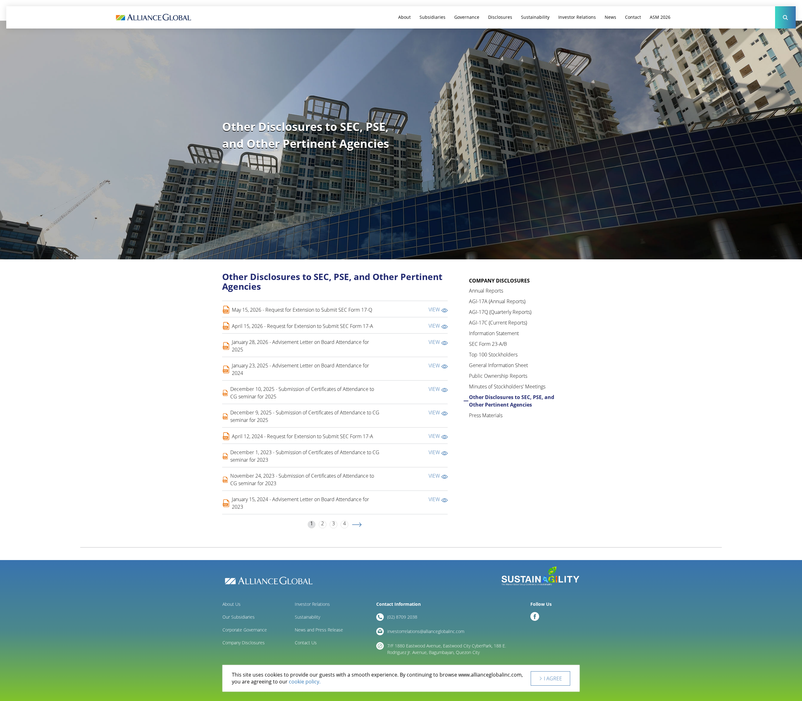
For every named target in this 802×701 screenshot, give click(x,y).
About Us (231, 604)
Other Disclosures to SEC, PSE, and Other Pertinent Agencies (511, 401)
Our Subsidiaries (238, 617)
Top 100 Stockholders (493, 354)
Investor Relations (577, 17)
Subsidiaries (432, 17)
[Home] (153, 17)
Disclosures (500, 17)
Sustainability (535, 17)
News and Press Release (319, 630)
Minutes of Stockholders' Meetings (507, 386)
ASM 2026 (660, 17)
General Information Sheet (498, 365)
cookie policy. (304, 681)
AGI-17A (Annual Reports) (497, 301)
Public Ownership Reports (498, 375)
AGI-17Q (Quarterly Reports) (500, 312)
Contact (633, 17)
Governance (466, 17)
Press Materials (486, 415)
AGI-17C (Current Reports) (498, 322)
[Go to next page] (357, 524)
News (610, 17)
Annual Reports (486, 290)
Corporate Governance (244, 630)
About (404, 17)
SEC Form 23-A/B (488, 343)
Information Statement (494, 333)
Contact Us (306, 643)
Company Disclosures (243, 643)
